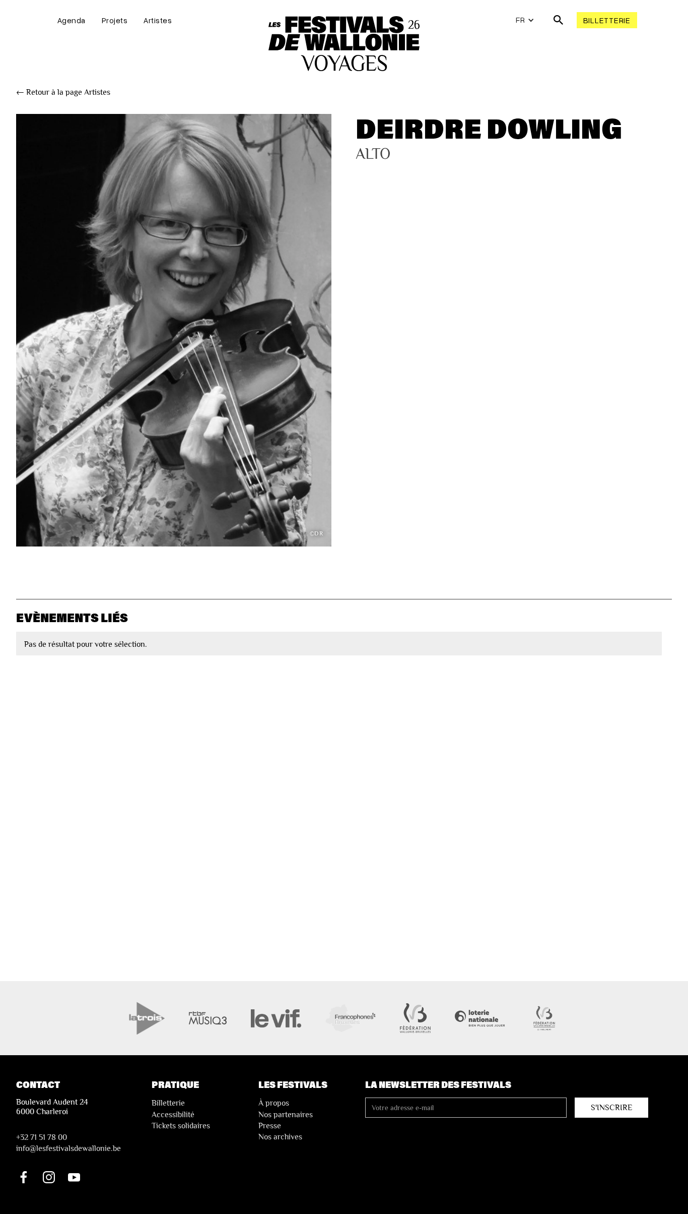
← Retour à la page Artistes (63, 92)
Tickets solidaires (181, 1125)
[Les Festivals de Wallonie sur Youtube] (74, 1177)
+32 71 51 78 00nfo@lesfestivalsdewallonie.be (68, 1143)
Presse (269, 1125)
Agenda (71, 20)
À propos (273, 1103)
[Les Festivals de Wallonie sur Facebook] (23, 1177)
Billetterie (607, 20)
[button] (525, 20)
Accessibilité (173, 1114)
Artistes (158, 20)
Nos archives (280, 1136)
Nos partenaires (285, 1114)
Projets (115, 20)
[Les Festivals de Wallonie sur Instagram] (48, 1177)
